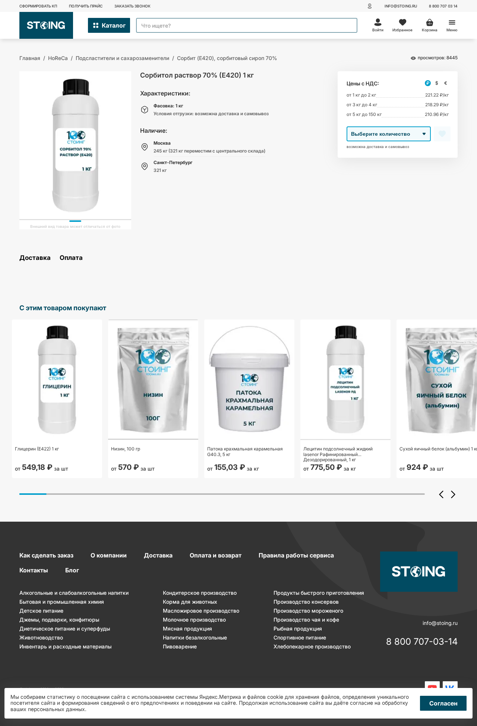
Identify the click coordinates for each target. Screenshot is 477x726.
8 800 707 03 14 (443, 6)
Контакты (33, 570)
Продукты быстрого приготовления (319, 593)
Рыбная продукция (298, 628)
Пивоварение (180, 646)
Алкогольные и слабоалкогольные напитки (74, 593)
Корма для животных (190, 601)
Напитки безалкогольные (195, 637)
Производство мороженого (308, 610)
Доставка (35, 257)
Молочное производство (194, 619)
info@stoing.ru (401, 6)
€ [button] (445, 83)
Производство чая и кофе (306, 619)
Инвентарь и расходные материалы (65, 646)
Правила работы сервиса (296, 555)
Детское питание (41, 610)
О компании (109, 555)
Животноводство (41, 637)
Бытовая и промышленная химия (61, 601)
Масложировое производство (201, 610)
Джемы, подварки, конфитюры (59, 619)
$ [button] (436, 83)
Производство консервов (306, 601)
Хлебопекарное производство (312, 646)
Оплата (71, 257)
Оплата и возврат (215, 555)
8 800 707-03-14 (422, 642)
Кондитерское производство (200, 593)
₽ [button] (427, 83)
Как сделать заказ (46, 555)
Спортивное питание (300, 637)
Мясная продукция (187, 628)
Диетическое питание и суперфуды (64, 628)
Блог (72, 570)
